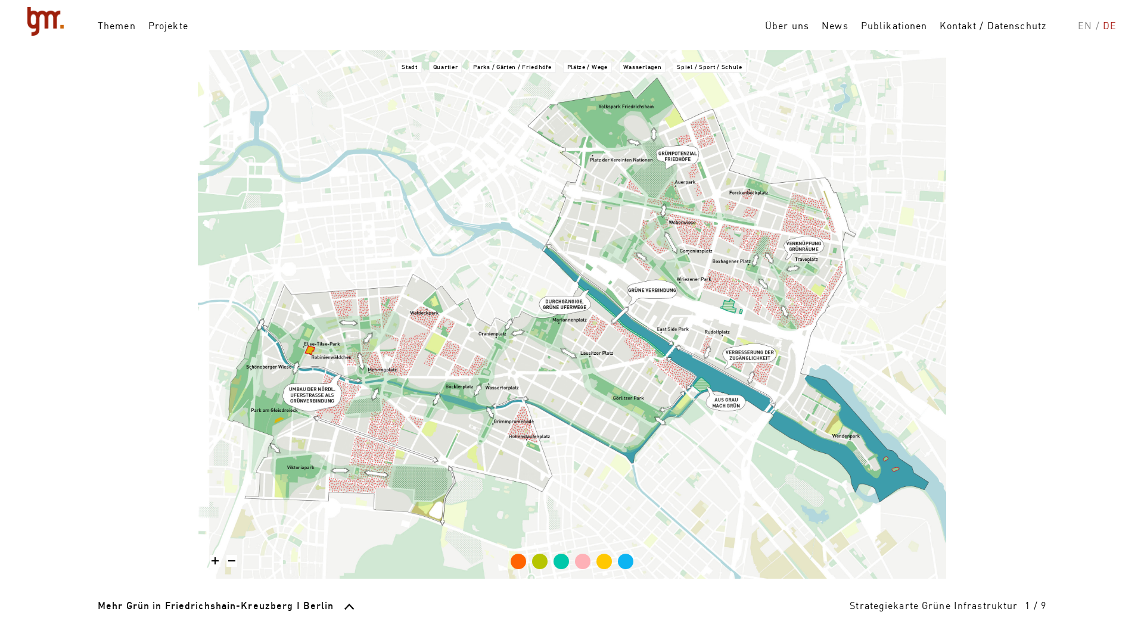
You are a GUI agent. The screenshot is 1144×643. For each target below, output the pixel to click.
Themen (117, 26)
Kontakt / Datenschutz (993, 26)
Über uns (787, 26)
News (835, 26)
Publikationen (894, 26)
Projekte (168, 26)
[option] (572, 314)
